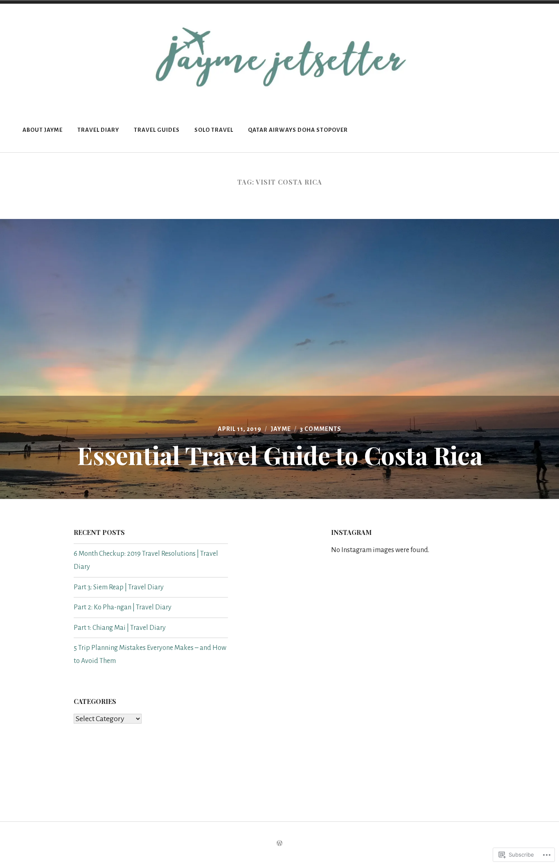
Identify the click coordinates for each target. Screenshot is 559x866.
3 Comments (320, 429)
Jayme (280, 429)
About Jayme (43, 130)
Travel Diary (98, 130)
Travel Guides (157, 130)
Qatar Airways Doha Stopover (298, 130)
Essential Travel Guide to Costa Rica (279, 454)
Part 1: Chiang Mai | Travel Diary (120, 627)
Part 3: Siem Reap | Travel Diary (119, 587)
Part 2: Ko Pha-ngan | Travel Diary (122, 607)
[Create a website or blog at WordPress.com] (279, 844)
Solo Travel (213, 130)
